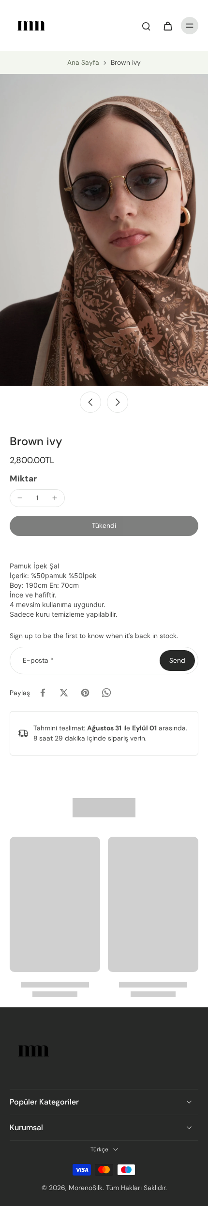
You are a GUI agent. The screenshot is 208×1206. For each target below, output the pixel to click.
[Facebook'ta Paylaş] (42, 692)
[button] (104, 526)
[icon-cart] (167, 25)
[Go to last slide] (90, 402)
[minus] (20, 498)
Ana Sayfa (83, 62)
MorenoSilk (86, 1187)
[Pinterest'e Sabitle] (85, 692)
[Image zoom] (104, 230)
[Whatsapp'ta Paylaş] (106, 692)
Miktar (23, 478)
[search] (146, 25)
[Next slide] (117, 402)
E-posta (38, 660)
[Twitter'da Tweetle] (63, 692)
